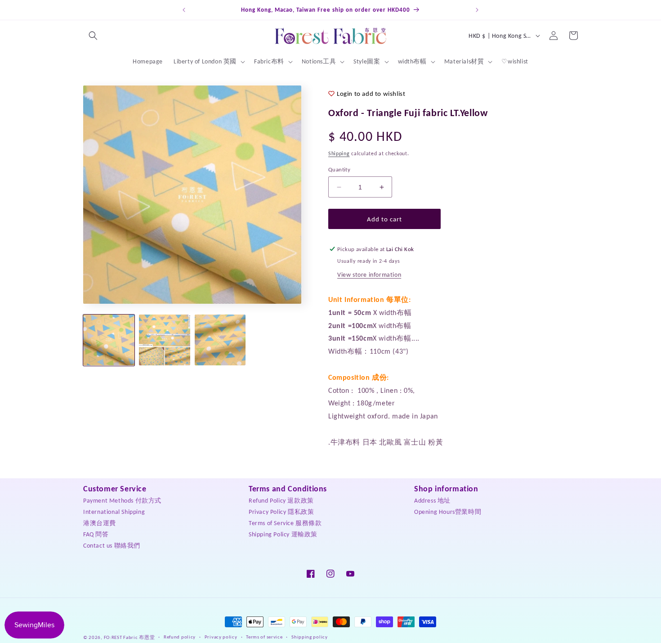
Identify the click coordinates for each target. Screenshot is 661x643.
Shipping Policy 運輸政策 (283, 534)
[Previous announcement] (184, 10)
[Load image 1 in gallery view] (108, 340)
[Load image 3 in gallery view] (220, 340)
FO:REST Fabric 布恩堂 (129, 637)
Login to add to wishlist (371, 94)
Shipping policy (309, 637)
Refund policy (180, 637)
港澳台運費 (99, 523)
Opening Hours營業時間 (447, 512)
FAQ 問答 (96, 534)
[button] (93, 35)
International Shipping (114, 512)
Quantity (339, 169)
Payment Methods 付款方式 (122, 500)
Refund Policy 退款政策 (281, 500)
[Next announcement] (477, 10)
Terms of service (264, 637)
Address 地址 (432, 500)
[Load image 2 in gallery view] (164, 340)
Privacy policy (221, 637)
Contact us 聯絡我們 (111, 545)
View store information (369, 275)
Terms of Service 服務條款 (285, 523)
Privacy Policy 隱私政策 (281, 512)
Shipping (339, 153)
